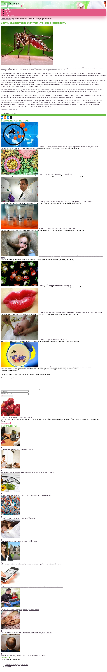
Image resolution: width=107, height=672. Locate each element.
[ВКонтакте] (2, 117)
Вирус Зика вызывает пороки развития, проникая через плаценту (68, 367)
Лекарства (8, 11)
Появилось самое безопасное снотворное (15, 541)
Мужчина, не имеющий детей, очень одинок (17, 610)
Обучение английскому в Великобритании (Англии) (20, 564)
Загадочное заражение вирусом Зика (58, 174)
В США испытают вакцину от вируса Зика (60, 228)
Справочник (9, 15)
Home (3, 19)
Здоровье (8, 9)
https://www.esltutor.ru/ (46, 564)
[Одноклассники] (5, 117)
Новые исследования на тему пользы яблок (16, 417)
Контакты (8, 667)
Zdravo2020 (5, 2)
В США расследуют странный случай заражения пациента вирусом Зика (71, 147)
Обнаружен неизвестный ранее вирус (58, 285)
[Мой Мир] (8, 117)
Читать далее (5, 423)
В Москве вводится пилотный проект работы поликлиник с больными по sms (29, 587)
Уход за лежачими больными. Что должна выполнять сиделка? (23, 633)
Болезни (8, 13)
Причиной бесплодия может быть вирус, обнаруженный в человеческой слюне (73, 312)
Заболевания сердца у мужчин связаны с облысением (20, 655)
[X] (11, 117)
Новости (8, 19)
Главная (8, 663)
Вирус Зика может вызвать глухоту (58, 339)
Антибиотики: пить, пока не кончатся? (15, 518)
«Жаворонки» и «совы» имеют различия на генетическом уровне (24, 472)
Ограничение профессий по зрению (14, 449)
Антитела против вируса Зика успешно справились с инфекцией (68, 201)
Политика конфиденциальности (16, 665)
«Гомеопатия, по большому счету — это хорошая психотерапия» (24, 495)
